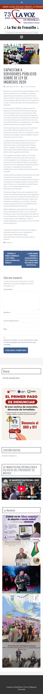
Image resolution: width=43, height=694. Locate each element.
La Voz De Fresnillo (29, 86)
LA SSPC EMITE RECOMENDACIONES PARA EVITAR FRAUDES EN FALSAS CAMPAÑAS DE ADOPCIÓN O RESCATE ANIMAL (20, 520)
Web (5, 329)
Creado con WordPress (14, 687)
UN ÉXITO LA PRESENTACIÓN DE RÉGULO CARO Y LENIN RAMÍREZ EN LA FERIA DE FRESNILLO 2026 (20, 571)
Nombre (7, 312)
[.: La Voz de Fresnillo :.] (21, 17)
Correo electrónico (11, 321)
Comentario (8, 289)
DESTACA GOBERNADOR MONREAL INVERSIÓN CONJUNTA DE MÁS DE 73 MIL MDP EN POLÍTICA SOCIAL (22, 545)
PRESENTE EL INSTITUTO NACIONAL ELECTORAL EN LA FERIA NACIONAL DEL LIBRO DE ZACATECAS (21, 622)
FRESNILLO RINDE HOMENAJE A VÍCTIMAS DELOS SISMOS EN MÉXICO (12, 258)
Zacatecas (8, 242)
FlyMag (31, 687)
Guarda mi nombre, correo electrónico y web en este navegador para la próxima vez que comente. (20, 342)
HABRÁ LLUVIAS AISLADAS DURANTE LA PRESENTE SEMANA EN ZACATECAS (19, 595)
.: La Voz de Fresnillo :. (21, 27)
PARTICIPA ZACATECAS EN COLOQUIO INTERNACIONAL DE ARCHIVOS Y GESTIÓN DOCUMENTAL (20, 647)
